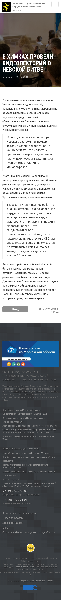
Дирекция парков (12, 523)
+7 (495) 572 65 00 (14, 491)
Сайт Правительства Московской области (21, 409)
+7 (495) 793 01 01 (14, 499)
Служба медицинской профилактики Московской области (28, 456)
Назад (15, 309)
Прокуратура (8, 460)
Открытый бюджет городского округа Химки (28, 532)
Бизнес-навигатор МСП (13, 421)
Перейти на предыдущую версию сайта (20, 448)
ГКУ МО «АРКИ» (10, 475)
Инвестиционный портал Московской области (23, 417)
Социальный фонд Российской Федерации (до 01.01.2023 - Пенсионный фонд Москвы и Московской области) (29, 431)
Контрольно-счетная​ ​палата (19, 513)
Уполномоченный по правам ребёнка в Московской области (30, 425)
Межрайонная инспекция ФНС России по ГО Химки (26, 453)
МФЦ (5, 527)
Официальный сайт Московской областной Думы (25, 413)
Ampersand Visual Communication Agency (37, 581)
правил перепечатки (25, 566)
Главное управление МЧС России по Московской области (28, 471)
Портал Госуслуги (10, 479)
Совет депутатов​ (12, 518)
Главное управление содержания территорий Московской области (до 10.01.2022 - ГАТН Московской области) (29, 484)
